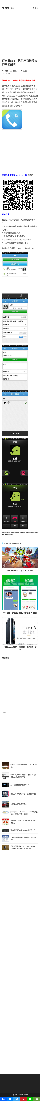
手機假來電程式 (9, 534)
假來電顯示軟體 (15, 532)
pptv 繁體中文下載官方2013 (19, 785)
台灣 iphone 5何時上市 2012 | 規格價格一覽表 (20, 648)
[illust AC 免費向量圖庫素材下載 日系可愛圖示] (5, 765)
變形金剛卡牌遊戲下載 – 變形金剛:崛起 (23, 794)
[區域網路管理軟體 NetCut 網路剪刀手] (5, 830)
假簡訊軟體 (29, 532)
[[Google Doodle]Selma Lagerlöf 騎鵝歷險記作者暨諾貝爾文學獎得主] (5, 813)
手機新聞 (24, 71)
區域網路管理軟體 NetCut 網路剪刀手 (22, 830)
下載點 (30, 175)
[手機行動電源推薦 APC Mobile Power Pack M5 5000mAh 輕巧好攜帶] (5, 847)
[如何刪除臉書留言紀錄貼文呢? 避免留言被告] (5, 838)
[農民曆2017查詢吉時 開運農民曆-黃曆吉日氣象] (5, 821)
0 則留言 (8, 74)
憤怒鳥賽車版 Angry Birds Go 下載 (20, 570)
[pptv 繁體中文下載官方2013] (5, 785)
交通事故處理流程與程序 (18, 804)
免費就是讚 (8, 8)
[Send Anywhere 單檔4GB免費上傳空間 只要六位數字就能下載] (5, 775)
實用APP (16, 71)
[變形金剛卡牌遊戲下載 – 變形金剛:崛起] (5, 793)
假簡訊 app (22, 532)
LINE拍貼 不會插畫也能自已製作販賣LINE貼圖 (20, 613)
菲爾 (6, 71)
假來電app (7, 532)
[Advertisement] (20, 33)
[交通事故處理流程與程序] (5, 804)
